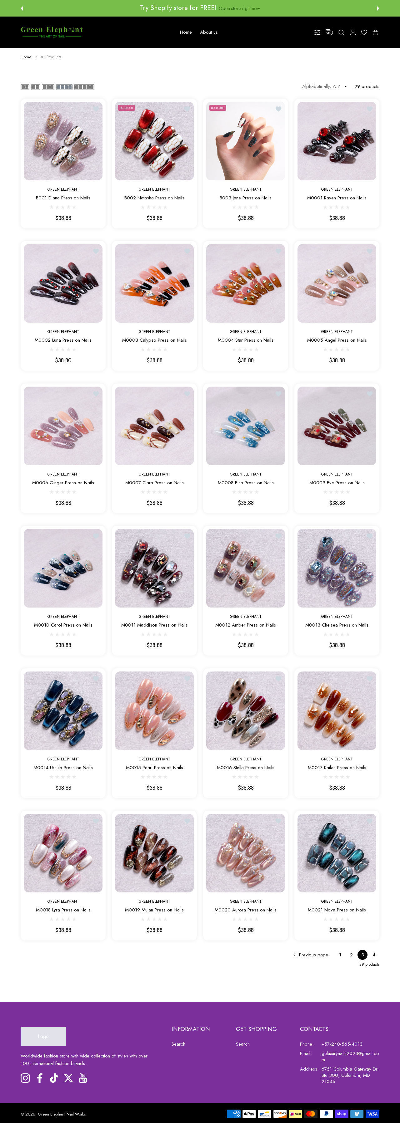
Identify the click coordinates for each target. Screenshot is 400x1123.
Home (26, 57)
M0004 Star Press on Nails (245, 340)
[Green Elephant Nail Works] (52, 32)
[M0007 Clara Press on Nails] (154, 426)
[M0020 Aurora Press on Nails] (245, 853)
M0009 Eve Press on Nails (337, 483)
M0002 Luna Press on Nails (63, 340)
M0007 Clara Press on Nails (154, 483)
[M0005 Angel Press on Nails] (337, 283)
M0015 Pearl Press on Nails (154, 767)
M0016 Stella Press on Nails (245, 767)
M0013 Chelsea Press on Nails (336, 625)
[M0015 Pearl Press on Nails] (154, 710)
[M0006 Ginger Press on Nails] (63, 426)
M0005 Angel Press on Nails (337, 340)
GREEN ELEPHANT (63, 189)
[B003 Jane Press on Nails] (245, 141)
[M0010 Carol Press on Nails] (63, 568)
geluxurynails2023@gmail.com (350, 1056)
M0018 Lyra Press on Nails (63, 910)
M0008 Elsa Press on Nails (246, 483)
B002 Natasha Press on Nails (154, 198)
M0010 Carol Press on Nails (63, 625)
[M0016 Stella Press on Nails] (245, 710)
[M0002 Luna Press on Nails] (63, 283)
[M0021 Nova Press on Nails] (337, 853)
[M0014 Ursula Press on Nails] (63, 710)
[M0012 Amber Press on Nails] (245, 568)
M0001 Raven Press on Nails (337, 198)
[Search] (341, 32)
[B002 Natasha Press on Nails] (154, 141)
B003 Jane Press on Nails (246, 198)
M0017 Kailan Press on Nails (337, 767)
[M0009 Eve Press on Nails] (337, 426)
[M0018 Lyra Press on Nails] (63, 853)
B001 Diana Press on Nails (63, 198)
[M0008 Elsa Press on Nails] (245, 426)
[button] (22, 8)
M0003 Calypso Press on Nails (154, 340)
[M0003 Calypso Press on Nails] (154, 283)
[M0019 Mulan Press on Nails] (154, 853)
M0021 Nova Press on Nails (337, 910)
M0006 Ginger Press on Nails (63, 483)
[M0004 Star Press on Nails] (245, 283)
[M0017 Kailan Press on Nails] (337, 710)
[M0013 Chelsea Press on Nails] (337, 568)
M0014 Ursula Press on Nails (63, 767)
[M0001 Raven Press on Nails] (337, 141)
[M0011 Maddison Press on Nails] (154, 568)
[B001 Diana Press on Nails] (63, 141)
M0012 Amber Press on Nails (245, 625)
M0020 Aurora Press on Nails (246, 910)
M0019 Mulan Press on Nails (154, 910)
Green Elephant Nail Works (62, 1114)
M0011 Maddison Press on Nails (154, 625)
